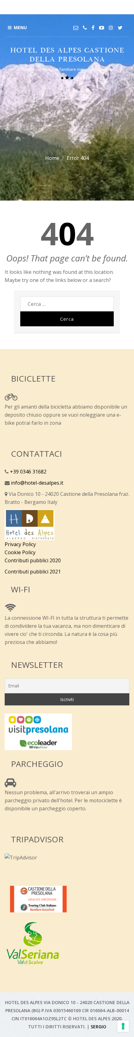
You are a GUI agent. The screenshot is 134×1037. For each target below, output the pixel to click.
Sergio (98, 1027)
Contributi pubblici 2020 (33, 560)
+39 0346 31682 (27, 471)
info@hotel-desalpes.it (36, 482)
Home (52, 158)
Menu (20, 27)
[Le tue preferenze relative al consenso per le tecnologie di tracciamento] (123, 1026)
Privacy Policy (20, 544)
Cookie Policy (20, 552)
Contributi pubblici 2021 (33, 571)
